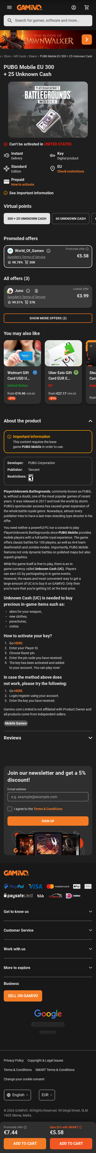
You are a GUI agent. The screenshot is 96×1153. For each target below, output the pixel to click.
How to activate (22, 184)
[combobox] (48, 20)
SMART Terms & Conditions (55, 1070)
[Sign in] (73, 7)
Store (7, 56)
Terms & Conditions (48, 809)
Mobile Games (16, 723)
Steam (33, 56)
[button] (48, 256)
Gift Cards (20, 56)
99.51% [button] (17, 302)
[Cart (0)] (86, 7)
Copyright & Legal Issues (45, 1060)
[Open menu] (9, 7)
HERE (18, 643)
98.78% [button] (17, 262)
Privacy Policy (14, 1060)
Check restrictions (70, 171)
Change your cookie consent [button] (24, 1079)
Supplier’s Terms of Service (26, 257)
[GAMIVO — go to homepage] (29, 7)
